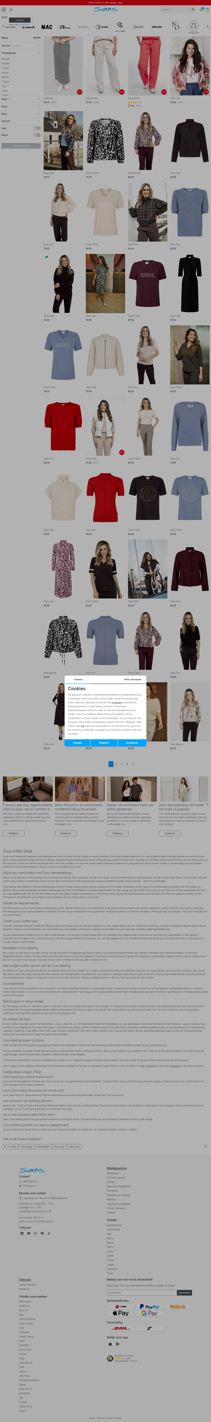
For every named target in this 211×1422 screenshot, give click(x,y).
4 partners (117, 702)
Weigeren (104, 742)
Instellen (77, 742)
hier (83, 726)
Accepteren (132, 742)
